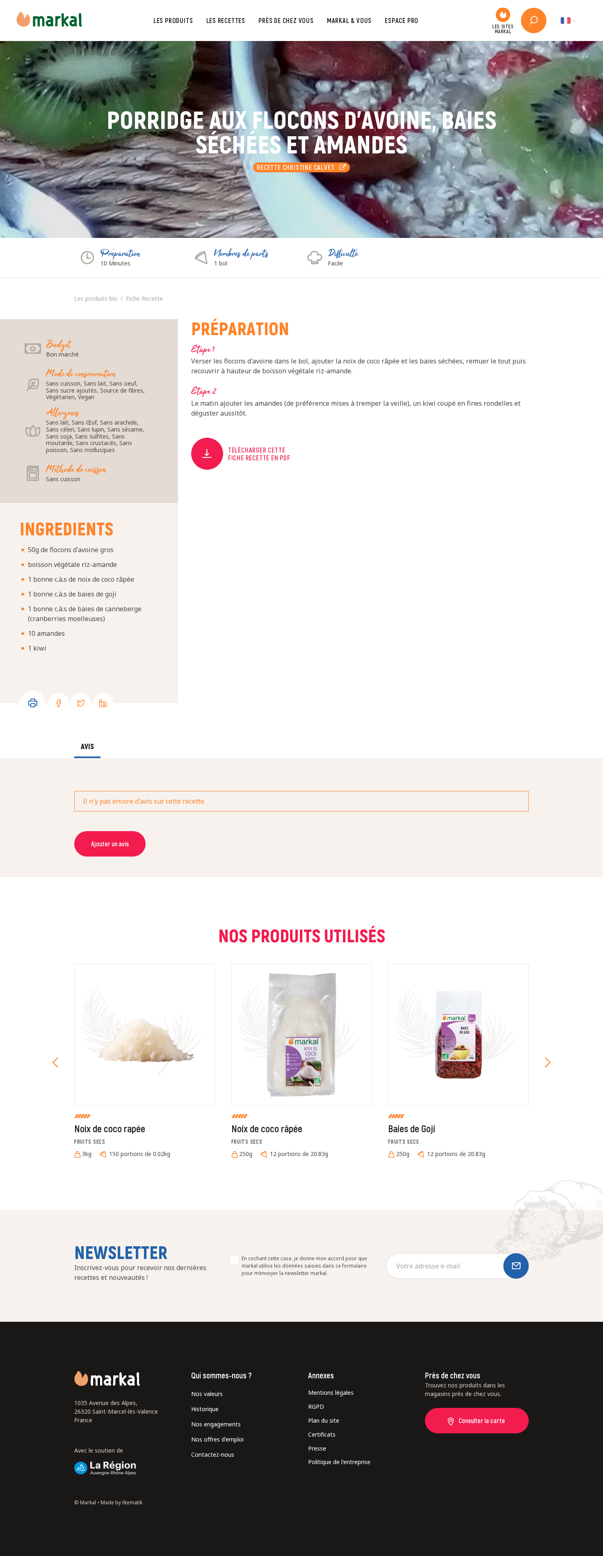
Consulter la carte (482, 1420)
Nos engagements (216, 1424)
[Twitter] (81, 703)
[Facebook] (58, 703)
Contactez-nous (212, 1454)
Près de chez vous (286, 20)
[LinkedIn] (103, 703)
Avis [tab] (87, 746)
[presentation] (55, 1062)
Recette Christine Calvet (298, 167)
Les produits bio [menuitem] (95, 298)
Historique (205, 1409)
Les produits (173, 20)
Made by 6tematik (121, 1502)
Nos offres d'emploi (217, 1439)
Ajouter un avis (110, 844)
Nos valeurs (207, 1394)
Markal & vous (349, 20)
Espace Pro (401, 20)
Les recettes (226, 20)
